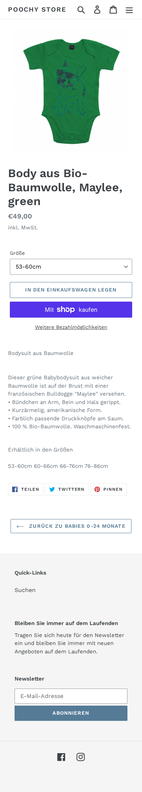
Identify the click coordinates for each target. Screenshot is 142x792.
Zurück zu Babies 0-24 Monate (76, 526)
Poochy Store (37, 9)
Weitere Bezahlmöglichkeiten (71, 327)
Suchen (25, 590)
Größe (17, 253)
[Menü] (129, 9)
